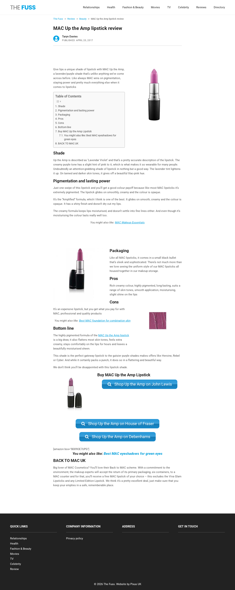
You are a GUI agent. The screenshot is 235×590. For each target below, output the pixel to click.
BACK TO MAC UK (68, 143)
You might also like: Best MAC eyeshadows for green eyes (90, 137)
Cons (61, 122)
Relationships (91, 7)
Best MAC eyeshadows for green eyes (133, 453)
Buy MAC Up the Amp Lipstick (75, 131)
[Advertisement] (120, 57)
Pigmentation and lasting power (76, 110)
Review (14, 569)
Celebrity (183, 7)
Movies (155, 7)
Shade (61, 106)
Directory (219, 7)
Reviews (201, 7)
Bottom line (64, 127)
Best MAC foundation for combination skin (105, 320)
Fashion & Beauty (133, 7)
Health (111, 7)
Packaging (64, 114)
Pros (60, 118)
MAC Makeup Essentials (130, 222)
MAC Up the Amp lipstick (113, 335)
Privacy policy (74, 538)
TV (169, 7)
